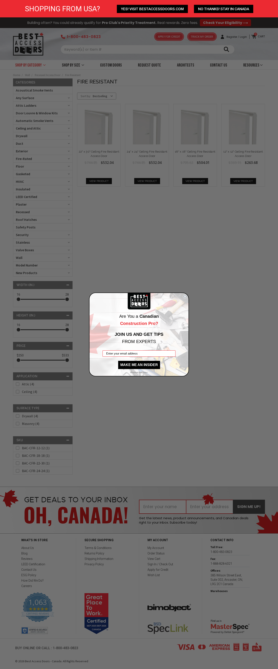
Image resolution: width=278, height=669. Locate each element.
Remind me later (139, 372)
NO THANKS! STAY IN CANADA (223, 9)
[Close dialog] (185, 296)
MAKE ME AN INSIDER (139, 365)
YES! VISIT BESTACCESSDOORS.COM (152, 9)
